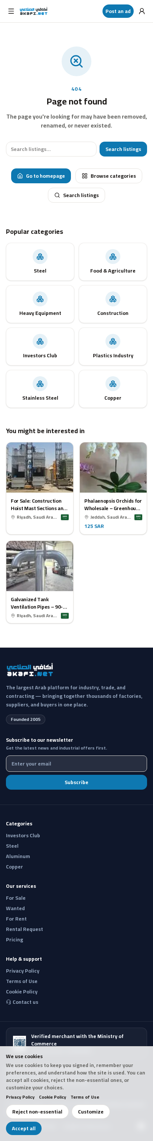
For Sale (16, 898)
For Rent (16, 918)
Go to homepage (45, 176)
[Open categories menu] (11, 11)
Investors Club (23, 835)
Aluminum (18, 856)
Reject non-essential (37, 1111)
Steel (12, 846)
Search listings (123, 149)
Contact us (25, 1002)
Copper (14, 866)
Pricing (14, 939)
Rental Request (24, 929)
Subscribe (76, 782)
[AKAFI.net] (34, 11)
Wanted (15, 908)
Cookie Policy (52, 1097)
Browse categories (113, 176)
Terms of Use (85, 1097)
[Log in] (142, 11)
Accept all (24, 1128)
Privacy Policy (20, 1097)
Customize (91, 1111)
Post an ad (118, 11)
